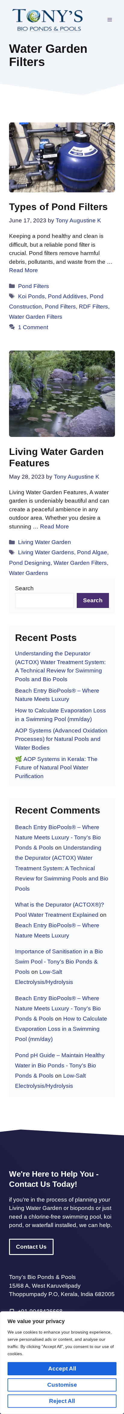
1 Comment (33, 327)
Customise (62, 1385)
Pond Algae (92, 552)
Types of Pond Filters (58, 206)
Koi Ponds (31, 296)
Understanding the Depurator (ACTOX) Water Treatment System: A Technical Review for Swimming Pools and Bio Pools (61, 868)
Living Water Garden (44, 542)
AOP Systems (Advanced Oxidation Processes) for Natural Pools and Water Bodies (61, 739)
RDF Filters (93, 306)
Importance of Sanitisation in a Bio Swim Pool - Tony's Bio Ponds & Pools (59, 961)
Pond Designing (30, 563)
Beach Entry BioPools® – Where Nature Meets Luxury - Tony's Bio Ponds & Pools (58, 837)
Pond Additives (67, 296)
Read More (23, 270)
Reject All (62, 1401)
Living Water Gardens (46, 552)
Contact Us (31, 1247)
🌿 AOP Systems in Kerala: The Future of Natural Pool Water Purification (56, 767)
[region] (62, 1362)
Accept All (62, 1368)
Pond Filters (33, 286)
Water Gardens (28, 573)
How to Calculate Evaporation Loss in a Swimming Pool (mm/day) (61, 1028)
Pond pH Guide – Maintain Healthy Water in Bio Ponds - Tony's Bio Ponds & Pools (60, 1065)
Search (24, 588)
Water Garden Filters (35, 317)
